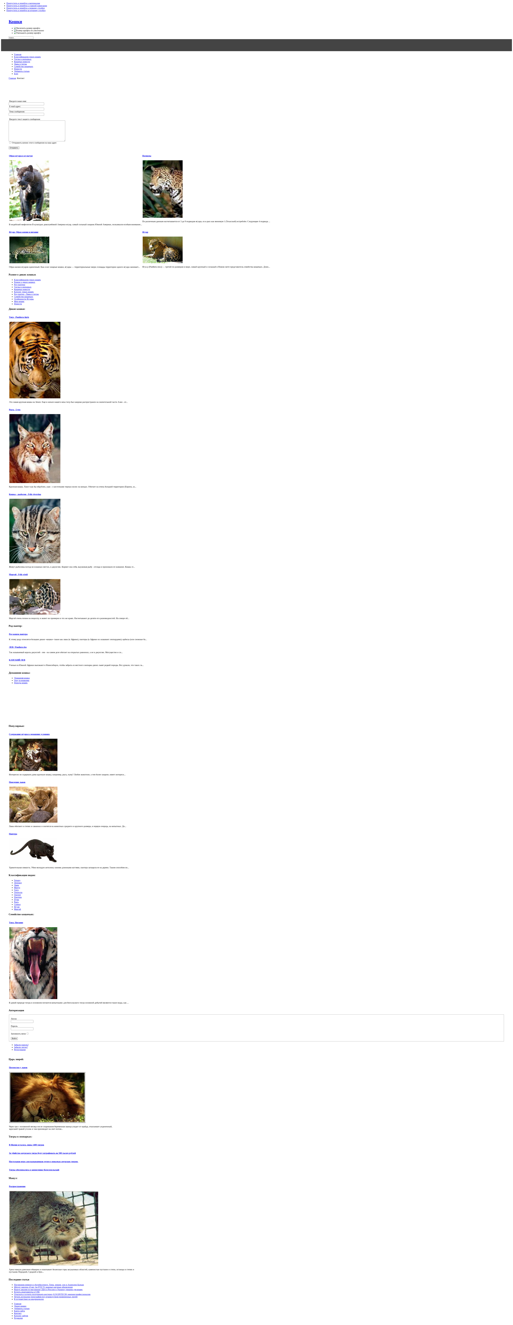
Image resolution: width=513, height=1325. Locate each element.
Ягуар (145, 232)
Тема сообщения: (17, 111)
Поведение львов (17, 782)
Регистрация (20, 1049)
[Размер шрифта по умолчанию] (29, 30)
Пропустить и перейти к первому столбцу (25, 8)
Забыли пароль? (21, 1045)
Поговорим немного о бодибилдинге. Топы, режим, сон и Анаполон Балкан (49, 1285)
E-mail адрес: (15, 106)
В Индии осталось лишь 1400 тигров (26, 1145)
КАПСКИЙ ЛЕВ (17, 660)
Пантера (13, 834)
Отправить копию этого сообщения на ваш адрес (34, 143)
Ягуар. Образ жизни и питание (23, 232)
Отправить (14, 148)
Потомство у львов (18, 1067)
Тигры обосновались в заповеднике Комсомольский (34, 1170)
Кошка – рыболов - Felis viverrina (25, 494)
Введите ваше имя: (17, 101)
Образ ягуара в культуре (21, 156)
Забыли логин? (21, 1047)
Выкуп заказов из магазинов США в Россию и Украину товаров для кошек (48, 1289)
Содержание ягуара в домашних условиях (29, 734)
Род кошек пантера (18, 634)
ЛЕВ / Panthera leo (18, 647)
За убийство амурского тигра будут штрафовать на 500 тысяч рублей (42, 1153)
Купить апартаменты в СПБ (27, 1292)
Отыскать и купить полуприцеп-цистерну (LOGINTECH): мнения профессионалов (52, 1294)
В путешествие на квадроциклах (29, 1299)
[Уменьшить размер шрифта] (27, 33)
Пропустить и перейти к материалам (23, 3)
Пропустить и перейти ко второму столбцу (26, 10)
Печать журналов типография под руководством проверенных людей (45, 1297)
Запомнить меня (18, 1034)
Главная (12, 78)
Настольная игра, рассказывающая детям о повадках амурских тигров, (43, 1161)
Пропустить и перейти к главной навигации (26, 6)
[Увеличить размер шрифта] (27, 28)
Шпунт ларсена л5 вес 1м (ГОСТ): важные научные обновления (43, 1287)
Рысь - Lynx (14, 409)
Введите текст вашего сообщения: (24, 119)
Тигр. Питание (16, 922)
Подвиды (146, 156)
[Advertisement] (256, 45)
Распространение (17, 1186)
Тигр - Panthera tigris (19, 317)
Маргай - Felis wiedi (18, 574)
